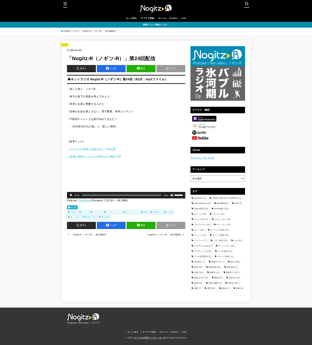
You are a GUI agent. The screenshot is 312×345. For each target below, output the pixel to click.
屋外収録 (232, 267)
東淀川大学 (201, 278)
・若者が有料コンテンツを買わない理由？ (92, 156)
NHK (238, 203)
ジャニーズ (200, 240)
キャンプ (200, 235)
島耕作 (214, 272)
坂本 (235, 262)
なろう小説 (201, 219)
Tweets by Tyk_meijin (202, 158)
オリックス (223, 224)
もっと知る (131, 18)
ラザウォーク (203, 251)
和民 (145, 212)
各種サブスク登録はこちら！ (156, 24)
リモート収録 (225, 256)
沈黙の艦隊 (214, 283)
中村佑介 (199, 262)
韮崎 (239, 288)
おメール (200, 214)
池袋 (198, 283)
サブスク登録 (147, 18)
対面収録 (214, 267)
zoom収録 (221, 209)
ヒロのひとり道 (203, 246)
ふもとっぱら (222, 219)
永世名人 (234, 278)
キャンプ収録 (220, 235)
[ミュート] (172, 195)
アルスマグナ (202, 224)
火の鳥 (169, 212)
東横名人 (157, 212)
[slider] (179, 195)
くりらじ (218, 214)
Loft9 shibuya (202, 203)
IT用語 (73, 212)
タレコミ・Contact (167, 18)
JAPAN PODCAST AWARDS (226, 198)
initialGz (200, 198)
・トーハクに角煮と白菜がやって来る (89, 148)
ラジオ (65, 45)
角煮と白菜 (91, 217)
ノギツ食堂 (220, 240)
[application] (126, 195)
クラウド (97, 212)
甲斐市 (233, 283)
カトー (85, 212)
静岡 (225, 288)
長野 (211, 288)
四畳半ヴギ (217, 262)
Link (183, 18)
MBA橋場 (222, 203)
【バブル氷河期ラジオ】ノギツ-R (149, 338)
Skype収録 (201, 209)
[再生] (71, 195)
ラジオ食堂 (225, 251)
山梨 (198, 272)
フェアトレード (113, 212)
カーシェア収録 (219, 230)
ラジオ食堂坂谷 (202, 256)
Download (84, 200)
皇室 (197, 288)
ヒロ (238, 240)
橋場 (218, 278)
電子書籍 (105, 217)
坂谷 (198, 267)
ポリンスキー (132, 212)
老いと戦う (75, 217)
